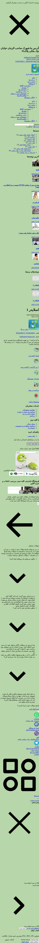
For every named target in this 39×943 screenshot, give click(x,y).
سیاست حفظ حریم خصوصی (25, 426)
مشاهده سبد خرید (32, 928)
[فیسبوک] (37, 445)
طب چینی (31, 143)
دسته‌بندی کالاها (25, 86)
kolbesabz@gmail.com (31, 57)
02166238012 (30, 333)
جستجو (36, 124)
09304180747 (20, 333)
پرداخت (32, 416)
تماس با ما (31, 82)
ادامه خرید (23, 928)
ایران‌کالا (36, 127)
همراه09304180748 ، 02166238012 (27, 61)
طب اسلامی (30, 141)
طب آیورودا (31, 139)
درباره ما (32, 80)
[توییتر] (31, 445)
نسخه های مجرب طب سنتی (21, 150)
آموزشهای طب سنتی (23, 148)
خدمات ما (31, 428)
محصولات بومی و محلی (18, 93)
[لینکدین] (28, 445)
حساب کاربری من (28, 414)
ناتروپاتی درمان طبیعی (27, 152)
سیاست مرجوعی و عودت (26, 412)
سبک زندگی (31, 137)
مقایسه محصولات (29, 410)
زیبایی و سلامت (21, 91)
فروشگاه (32, 84)
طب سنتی (31, 146)
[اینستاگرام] (34, 445)
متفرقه (24, 88)
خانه (33, 78)
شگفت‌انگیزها (22, 95)
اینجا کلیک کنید (34, 709)
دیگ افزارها (23, 90)
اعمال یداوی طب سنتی (27, 135)
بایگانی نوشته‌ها (29, 97)
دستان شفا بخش (25, 145)
